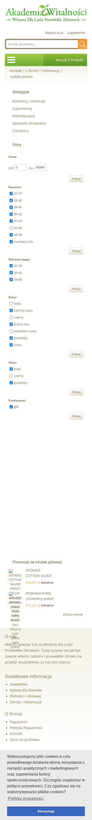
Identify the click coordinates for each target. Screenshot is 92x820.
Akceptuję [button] (46, 811)
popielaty (21, 338)
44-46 (18, 234)
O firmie (32, 70)
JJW (16, 406)
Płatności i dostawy (25, 696)
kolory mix (21, 324)
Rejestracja (54, 32)
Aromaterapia (23, 116)
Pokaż (76, 178)
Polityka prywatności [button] (26, 798)
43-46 (18, 228)
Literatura (20, 130)
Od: (11, 168)
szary (18, 345)
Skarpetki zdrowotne (29, 123)
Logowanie (76, 32)
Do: (31, 168)
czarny (19, 317)
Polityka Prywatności (26, 727)
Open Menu (11, 59)
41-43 (18, 221)
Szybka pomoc (21, 76)
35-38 (18, 200)
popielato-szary (25, 331)
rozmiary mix (23, 241)
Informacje (51, 70)
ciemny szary (23, 310)
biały (17, 303)
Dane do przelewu (25, 739)
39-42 (18, 214)
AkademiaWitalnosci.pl (46, 13)
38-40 (18, 207)
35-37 (18, 193)
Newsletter (19, 684)
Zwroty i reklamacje (26, 702)
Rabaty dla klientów (26, 690)
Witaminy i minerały (28, 101)
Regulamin (18, 721)
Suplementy (22, 108)
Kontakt (16, 70)
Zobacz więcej (73, 614)
